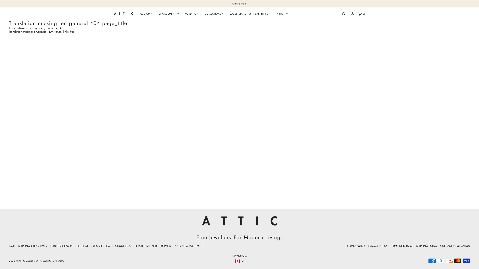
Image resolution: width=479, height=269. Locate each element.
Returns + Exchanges (65, 246)
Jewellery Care (93, 246)
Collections (213, 14)
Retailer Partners (146, 246)
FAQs (12, 246)
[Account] (352, 14)
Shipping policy (426, 246)
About (281, 14)
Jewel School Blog (119, 246)
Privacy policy (378, 246)
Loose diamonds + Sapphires (249, 14)
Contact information (455, 246)
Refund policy (355, 246)
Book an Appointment (189, 246)
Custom (145, 14)
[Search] (344, 14)
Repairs (166, 246)
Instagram (239, 256)
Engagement (167, 14)
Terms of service (401, 246)
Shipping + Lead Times (32, 246)
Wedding (190, 14)
